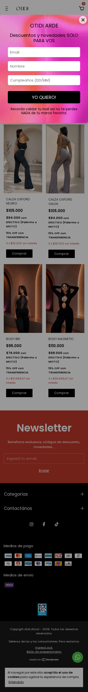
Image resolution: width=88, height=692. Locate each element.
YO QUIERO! (44, 97)
